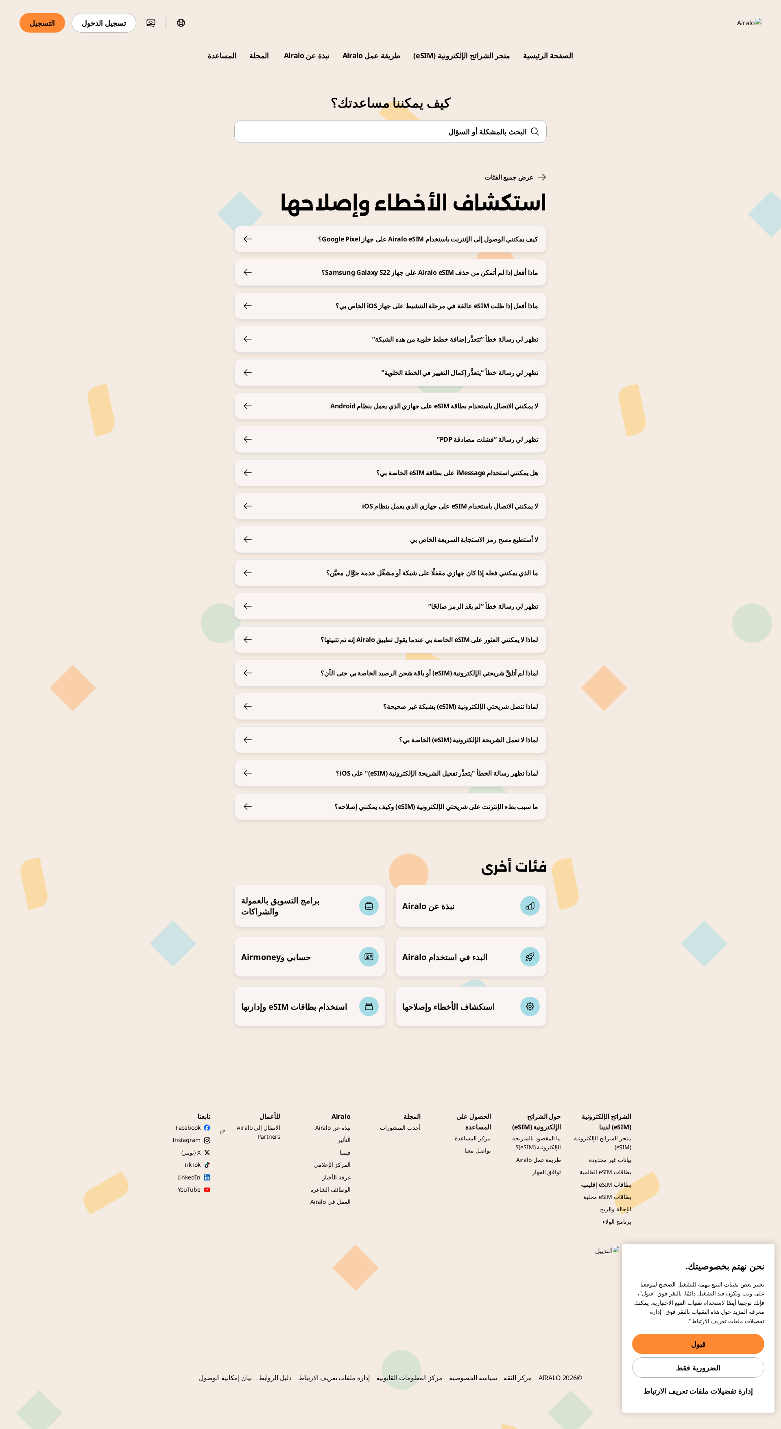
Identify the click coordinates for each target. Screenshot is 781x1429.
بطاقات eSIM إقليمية (606, 1184)
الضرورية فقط (698, 1367)
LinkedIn (189, 1177)
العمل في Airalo (330, 1201)
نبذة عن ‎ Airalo (305, 55)
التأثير (344, 1140)
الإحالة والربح (615, 1209)
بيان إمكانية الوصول (225, 1377)
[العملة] (151, 23)
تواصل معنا (478, 1150)
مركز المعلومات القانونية (409, 1377)
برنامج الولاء (616, 1221)
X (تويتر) (190, 1152)
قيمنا (345, 1152)
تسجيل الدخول (104, 23)
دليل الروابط (275, 1377)
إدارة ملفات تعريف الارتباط (334, 1377)
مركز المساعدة (473, 1138)
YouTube (189, 1189)
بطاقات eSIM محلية (607, 1197)
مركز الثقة (518, 1377)
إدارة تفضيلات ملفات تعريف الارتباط (698, 1391)
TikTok (192, 1164)
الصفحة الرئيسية (548, 55)
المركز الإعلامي (332, 1164)
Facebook (188, 1127)
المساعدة (222, 55)
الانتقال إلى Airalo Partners (258, 1132)
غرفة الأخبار (336, 1177)
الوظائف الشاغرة (330, 1189)
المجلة (259, 55)
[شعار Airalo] (737, 23)
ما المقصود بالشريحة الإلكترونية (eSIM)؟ (536, 1142)
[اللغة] (181, 23)
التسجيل (42, 23)
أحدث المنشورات (400, 1127)
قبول (698, 1344)
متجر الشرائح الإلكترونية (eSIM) (461, 55)
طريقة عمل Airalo (371, 55)
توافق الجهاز (546, 1172)
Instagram (186, 1140)
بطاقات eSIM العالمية (605, 1172)
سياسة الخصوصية (473, 1377)
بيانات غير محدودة (610, 1160)
